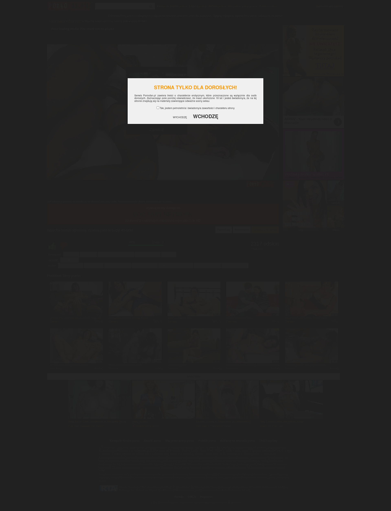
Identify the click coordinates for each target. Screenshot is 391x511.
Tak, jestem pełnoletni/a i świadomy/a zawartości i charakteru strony (197, 108)
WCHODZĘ (205, 116)
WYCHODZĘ (180, 117)
